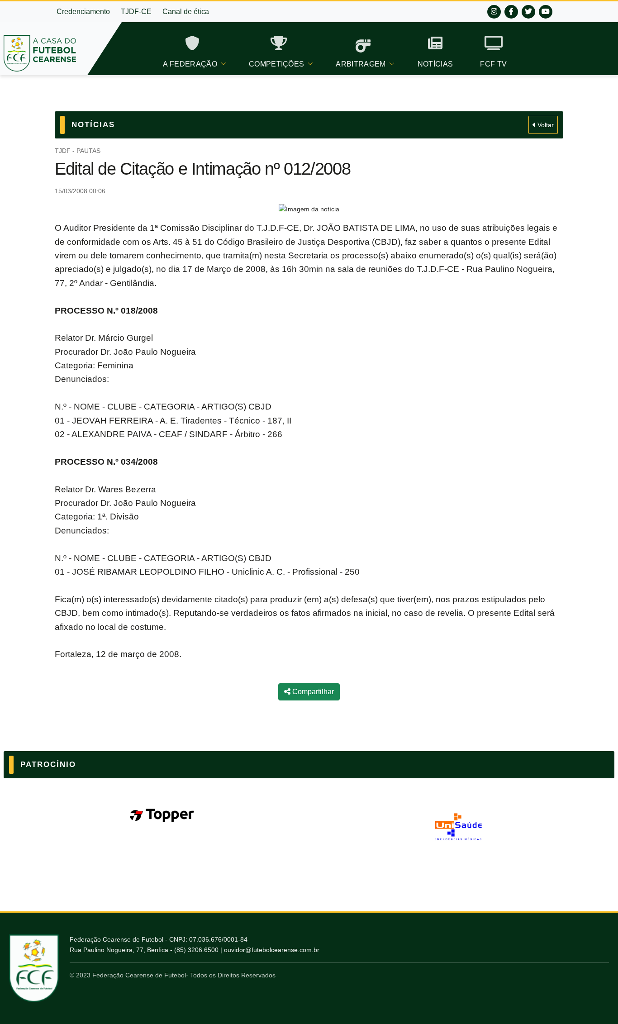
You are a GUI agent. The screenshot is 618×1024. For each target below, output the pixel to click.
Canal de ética (185, 11)
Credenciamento (83, 11)
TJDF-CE (136, 11)
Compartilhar (312, 691)
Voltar (545, 125)
